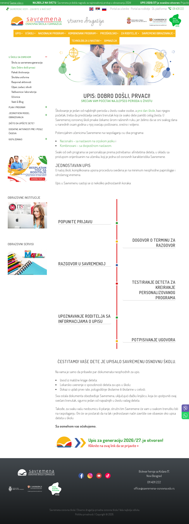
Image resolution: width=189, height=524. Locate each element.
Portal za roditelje (140, 9)
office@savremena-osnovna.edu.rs (154, 488)
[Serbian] (97, 8)
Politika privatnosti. (84, 514)
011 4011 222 (178, 9)
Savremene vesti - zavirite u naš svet (30, 9)
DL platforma (159, 9)
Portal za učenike (119, 9)
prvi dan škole (146, 110)
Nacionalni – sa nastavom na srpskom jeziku (87, 141)
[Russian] (104, 8)
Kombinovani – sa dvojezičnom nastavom (85, 146)
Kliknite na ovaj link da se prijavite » (113, 445)
